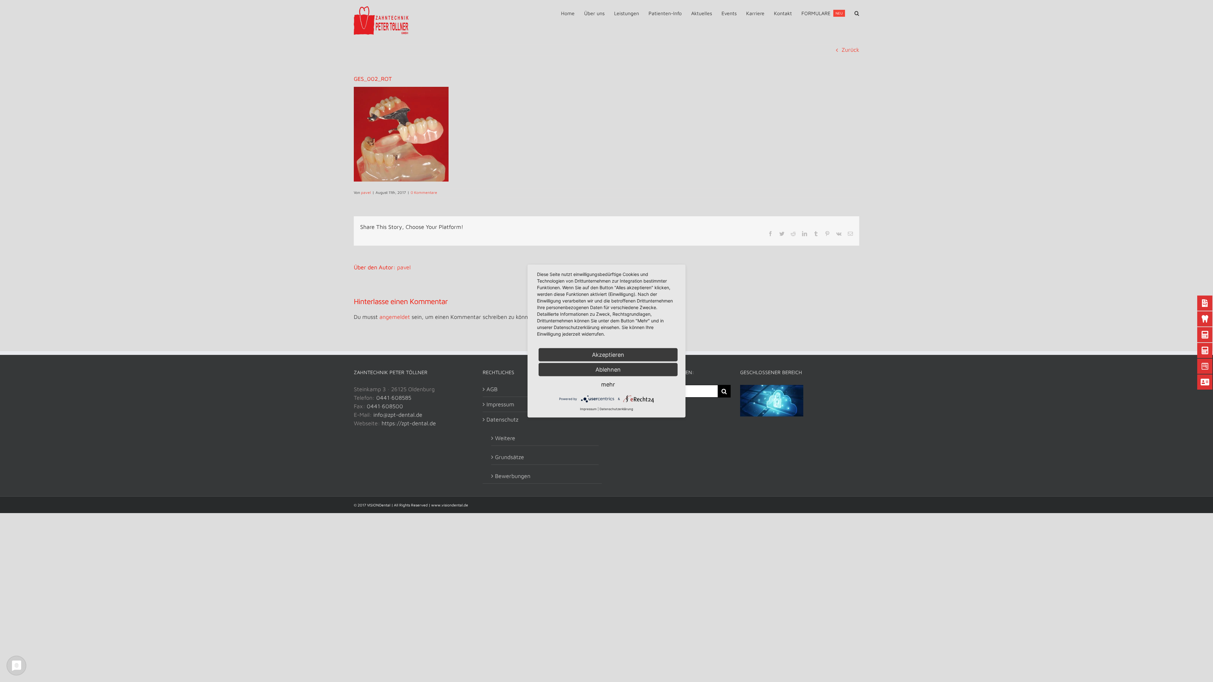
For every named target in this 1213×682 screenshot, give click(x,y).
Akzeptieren (608, 354)
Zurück (850, 49)
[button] (856, 13)
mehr (608, 384)
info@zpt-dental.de (397, 414)
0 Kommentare (424, 192)
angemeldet (394, 317)
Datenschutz (502, 419)
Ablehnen (608, 369)
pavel (366, 192)
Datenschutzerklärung (616, 409)
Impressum (588, 409)
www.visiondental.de (449, 505)
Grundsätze (509, 457)
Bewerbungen (512, 476)
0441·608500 (385, 406)
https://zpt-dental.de (409, 423)
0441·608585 (393, 397)
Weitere (505, 438)
